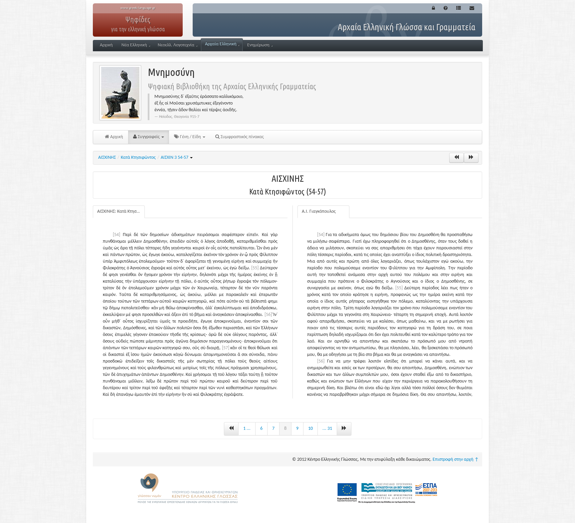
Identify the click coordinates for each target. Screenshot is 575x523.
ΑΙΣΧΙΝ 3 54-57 (175, 157)
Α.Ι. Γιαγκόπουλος (319, 211)
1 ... (247, 428)
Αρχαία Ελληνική (221, 44)
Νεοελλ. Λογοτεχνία (176, 45)
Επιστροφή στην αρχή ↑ (456, 459)
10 (310, 428)
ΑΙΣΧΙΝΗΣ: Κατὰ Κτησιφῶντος (121, 211)
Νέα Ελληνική (134, 45)
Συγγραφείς (149, 136)
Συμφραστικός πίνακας (242, 136)
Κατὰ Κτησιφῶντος (138, 157)
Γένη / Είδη (190, 136)
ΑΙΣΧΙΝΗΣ (107, 157)
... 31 (327, 428)
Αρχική (106, 45)
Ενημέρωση (258, 45)
